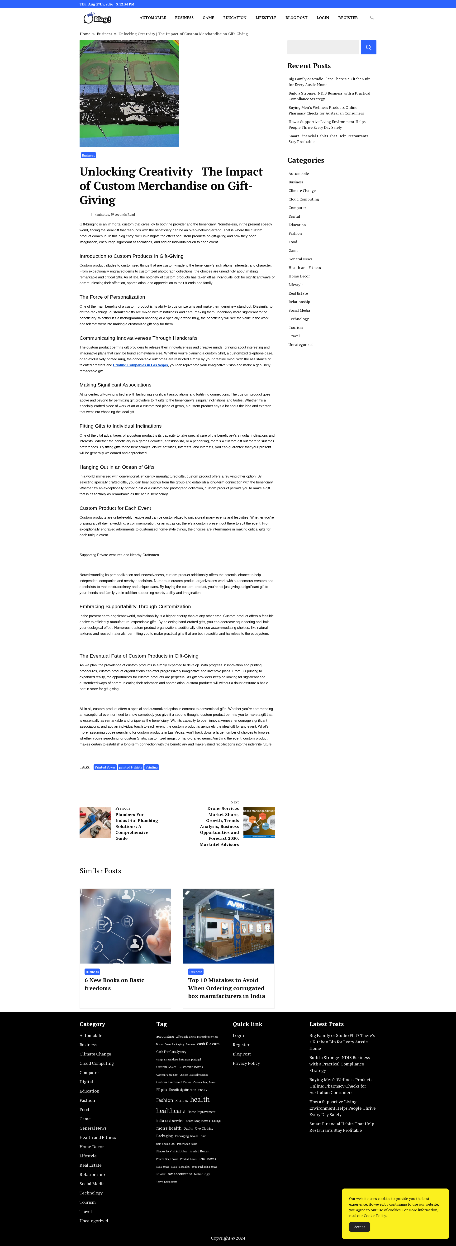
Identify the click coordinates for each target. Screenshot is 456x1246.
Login (323, 17)
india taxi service (170, 1120)
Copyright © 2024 (228, 1238)
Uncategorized (301, 344)
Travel (294, 336)
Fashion (295, 233)
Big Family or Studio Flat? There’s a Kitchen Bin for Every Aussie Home (342, 1041)
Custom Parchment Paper (173, 1082)
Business (184, 17)
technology (202, 1174)
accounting (165, 1036)
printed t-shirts (130, 767)
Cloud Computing (304, 199)
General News (300, 259)
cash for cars (208, 1043)
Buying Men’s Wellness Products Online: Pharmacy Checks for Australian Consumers (340, 1086)
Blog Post (296, 17)
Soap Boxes (162, 1166)
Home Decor (299, 276)
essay (202, 1089)
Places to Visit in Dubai (171, 1151)
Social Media (299, 310)
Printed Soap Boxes (167, 1159)
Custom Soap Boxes (204, 1082)
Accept (359, 1226)
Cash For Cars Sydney (171, 1052)
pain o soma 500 (165, 1144)
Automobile (153, 17)
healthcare (170, 1111)
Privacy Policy (246, 1063)
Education (235, 17)
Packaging (164, 1136)
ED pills (161, 1090)
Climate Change (302, 190)
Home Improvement (201, 1112)
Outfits (188, 1129)
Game (208, 17)
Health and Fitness (305, 267)
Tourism (296, 327)
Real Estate (298, 293)
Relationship (299, 301)
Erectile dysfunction (182, 1090)
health (200, 1099)
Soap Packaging (180, 1166)
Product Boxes (188, 1159)
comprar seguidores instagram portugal (178, 1059)
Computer (297, 207)
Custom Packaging (166, 1074)
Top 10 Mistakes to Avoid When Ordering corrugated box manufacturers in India (226, 988)
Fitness (181, 1100)
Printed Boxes (105, 767)
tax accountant (180, 1174)
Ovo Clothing (204, 1129)
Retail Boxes (207, 1159)
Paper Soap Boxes (187, 1144)
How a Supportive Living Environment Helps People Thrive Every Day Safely (342, 1108)
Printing (152, 767)
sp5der (161, 1174)
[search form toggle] (372, 17)
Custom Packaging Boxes (194, 1074)
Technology (299, 318)
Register (348, 17)
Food (293, 241)
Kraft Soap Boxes (198, 1121)
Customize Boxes (191, 1067)
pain (203, 1136)
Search (368, 47)
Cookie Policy (375, 1215)
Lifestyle (266, 17)
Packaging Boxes (187, 1136)
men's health (168, 1128)
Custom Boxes (166, 1067)
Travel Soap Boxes (166, 1182)
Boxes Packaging (174, 1044)
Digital (294, 216)
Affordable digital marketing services (197, 1036)
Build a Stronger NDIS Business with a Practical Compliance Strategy (339, 1064)
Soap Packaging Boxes (204, 1166)
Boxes (159, 1044)
